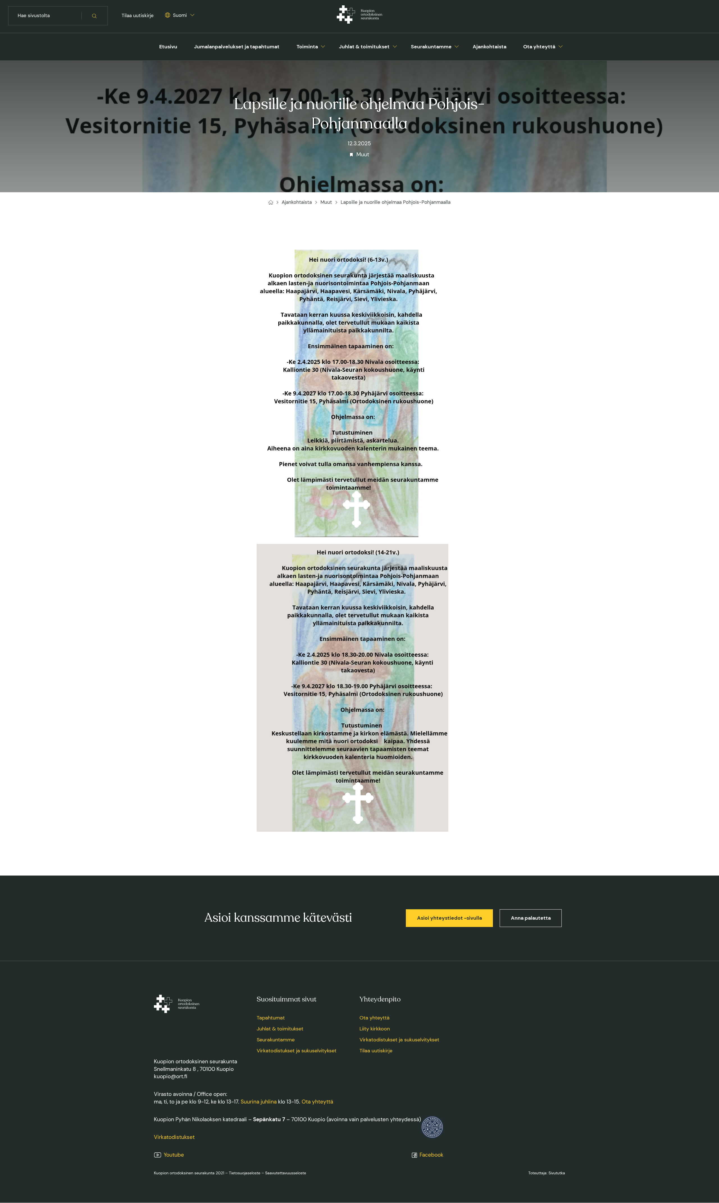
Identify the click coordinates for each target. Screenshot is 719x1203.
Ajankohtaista (489, 46)
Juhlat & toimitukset (364, 46)
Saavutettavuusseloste (285, 1172)
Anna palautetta (531, 918)
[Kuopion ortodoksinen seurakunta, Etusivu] (359, 15)
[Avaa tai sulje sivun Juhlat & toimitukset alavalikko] (394, 45)
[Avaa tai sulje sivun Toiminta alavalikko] (323, 45)
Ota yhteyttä (539, 46)
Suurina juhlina (259, 1101)
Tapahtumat (271, 1017)
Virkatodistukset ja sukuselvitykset (296, 1050)
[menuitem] (168, 46)
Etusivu (168, 46)
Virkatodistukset (174, 1137)
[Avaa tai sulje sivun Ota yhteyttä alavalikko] (560, 45)
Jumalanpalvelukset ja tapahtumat (236, 46)
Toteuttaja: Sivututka (546, 1172)
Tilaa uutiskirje (138, 15)
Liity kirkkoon (375, 1028)
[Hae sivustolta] (94, 16)
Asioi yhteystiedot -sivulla (449, 918)
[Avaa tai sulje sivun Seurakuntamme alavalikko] (456, 45)
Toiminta (307, 46)
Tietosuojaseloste (244, 1172)
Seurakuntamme (431, 46)
